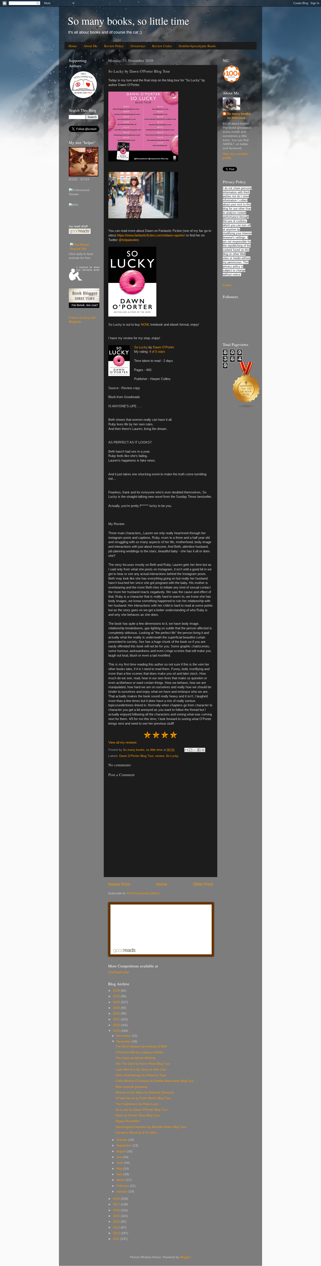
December (124, 1035)
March (121, 1180)
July (119, 1157)
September (124, 1145)
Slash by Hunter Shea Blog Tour (138, 1115)
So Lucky (141, 347)
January (122, 1191)
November (124, 1041)
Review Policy (114, 46)
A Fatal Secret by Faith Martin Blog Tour (143, 1098)
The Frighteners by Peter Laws (137, 1104)
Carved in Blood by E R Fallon (136, 1132)
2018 (117, 1198)
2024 (117, 1002)
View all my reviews (122, 742)
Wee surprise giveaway (132, 1086)
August (121, 1151)
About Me (90, 46)
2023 (117, 1007)
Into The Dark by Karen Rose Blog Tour (143, 1063)
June (120, 1162)
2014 (117, 1221)
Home (73, 46)
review (159, 756)
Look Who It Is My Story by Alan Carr (141, 1069)
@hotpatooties (129, 240)
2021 (117, 1019)
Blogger (185, 1257)
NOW (145, 324)
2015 (117, 1216)
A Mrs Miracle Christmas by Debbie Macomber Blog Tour (155, 1081)
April (119, 1174)
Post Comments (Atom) (143, 893)
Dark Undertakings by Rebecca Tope (141, 1075)
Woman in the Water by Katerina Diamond (145, 1092)
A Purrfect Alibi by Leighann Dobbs (139, 1052)
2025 (117, 996)
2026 (117, 990)
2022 (117, 1013)
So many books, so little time (128, 20)
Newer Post (119, 884)
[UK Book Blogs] (246, 408)
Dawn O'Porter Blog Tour (136, 756)
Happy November (128, 1121)
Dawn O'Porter (163, 347)
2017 (117, 1204)
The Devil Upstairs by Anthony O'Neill (141, 1046)
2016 (117, 1210)
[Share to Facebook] (199, 750)
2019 (117, 1030)
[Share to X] (195, 750)
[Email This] (186, 750)
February (123, 1185)
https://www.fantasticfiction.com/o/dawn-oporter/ (151, 235)
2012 (117, 1233)
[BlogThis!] (190, 750)
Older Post (203, 884)
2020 (117, 1025)
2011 (116, 1238)
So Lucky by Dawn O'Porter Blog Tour (142, 1109)
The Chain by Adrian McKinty (135, 1058)
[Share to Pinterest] (203, 750)
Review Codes (162, 46)
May (119, 1168)
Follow (227, 285)
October (122, 1139)
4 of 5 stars (157, 351)
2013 (117, 1227)
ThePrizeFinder (118, 972)
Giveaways (138, 46)
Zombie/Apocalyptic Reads (197, 46)
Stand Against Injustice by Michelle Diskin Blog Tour (151, 1127)
